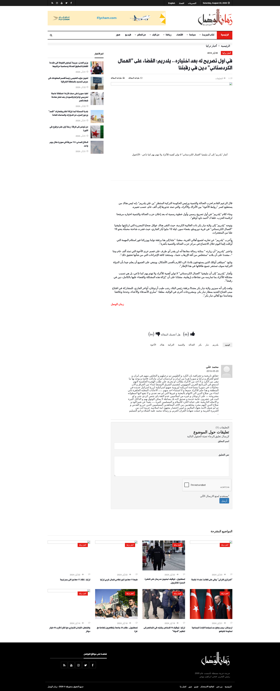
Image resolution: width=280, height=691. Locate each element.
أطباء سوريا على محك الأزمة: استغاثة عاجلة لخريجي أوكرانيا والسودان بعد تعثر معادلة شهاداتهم (69, 97)
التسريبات (192, 3)
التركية (171, 344)
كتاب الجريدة (208, 35)
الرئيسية (224, 35)
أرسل (224, 500)
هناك (162, 344)
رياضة (168, 35)
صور (118, 35)
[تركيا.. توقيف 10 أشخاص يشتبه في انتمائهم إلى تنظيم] (163, 618)
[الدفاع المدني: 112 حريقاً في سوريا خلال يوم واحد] (97, 152)
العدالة (192, 344)
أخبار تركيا (211, 46)
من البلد (155, 35)
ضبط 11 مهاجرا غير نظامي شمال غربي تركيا (119, 580)
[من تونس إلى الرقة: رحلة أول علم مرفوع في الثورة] (97, 137)
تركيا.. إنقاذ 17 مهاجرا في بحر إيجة (75, 580)
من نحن (219, 686)
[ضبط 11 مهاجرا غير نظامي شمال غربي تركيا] (116, 542)
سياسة (192, 35)
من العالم (141, 35)
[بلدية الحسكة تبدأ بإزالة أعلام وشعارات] (97, 122)
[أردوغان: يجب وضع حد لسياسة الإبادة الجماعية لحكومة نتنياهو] (211, 618)
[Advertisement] (171, 191)
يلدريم (215, 344)
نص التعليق (224, 454)
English (171, 3)
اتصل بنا (183, 686)
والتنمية (181, 344)
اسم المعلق (223, 441)
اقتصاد (181, 3)
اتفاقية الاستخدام (207, 686)
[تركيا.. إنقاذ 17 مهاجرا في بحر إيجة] (69, 542)
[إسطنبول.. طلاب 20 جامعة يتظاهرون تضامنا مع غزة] (116, 618)
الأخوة (153, 344)
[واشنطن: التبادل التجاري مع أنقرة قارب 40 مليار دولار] (69, 591)
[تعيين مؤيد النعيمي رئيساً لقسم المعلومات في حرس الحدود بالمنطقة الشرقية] (97, 88)
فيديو (128, 35)
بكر (200, 344)
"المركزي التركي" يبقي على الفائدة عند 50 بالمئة (211, 580)
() (186, 333)
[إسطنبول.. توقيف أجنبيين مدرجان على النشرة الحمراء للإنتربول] (163, 569)
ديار (207, 344)
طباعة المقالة (116, 77)
